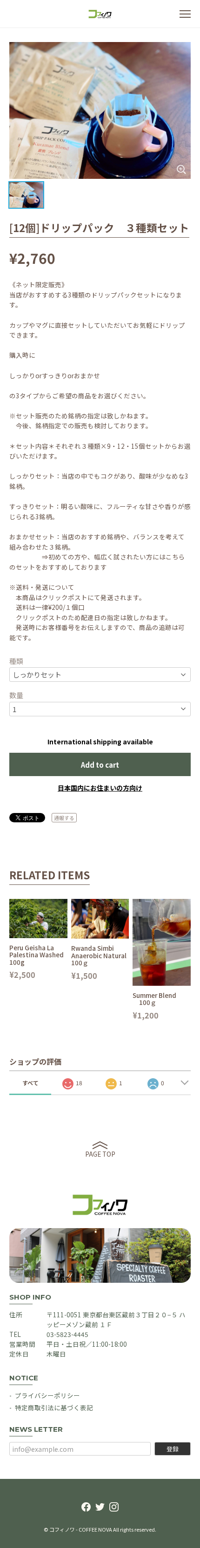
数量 (16, 695)
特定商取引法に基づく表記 (54, 1407)
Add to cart (100, 765)
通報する (64, 817)
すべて (30, 1083)
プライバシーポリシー (47, 1395)
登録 (173, 1448)
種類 (16, 661)
